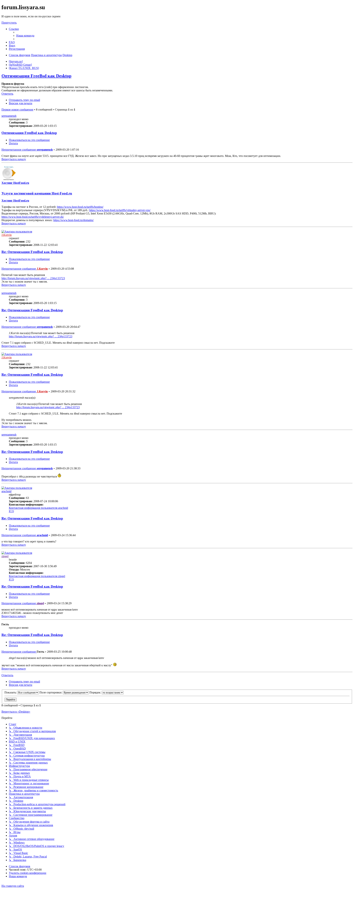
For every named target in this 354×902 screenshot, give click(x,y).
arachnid (6, 491)
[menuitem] (25, 35)
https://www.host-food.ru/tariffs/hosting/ (80, 206)
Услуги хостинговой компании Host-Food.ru (36, 193)
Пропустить (9, 22)
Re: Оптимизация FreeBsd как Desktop (32, 252)
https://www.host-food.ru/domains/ (73, 220)
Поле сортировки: (51, 692)
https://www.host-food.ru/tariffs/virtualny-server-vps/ (119, 210)
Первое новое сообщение (17, 109)
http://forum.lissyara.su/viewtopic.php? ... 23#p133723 (33, 278)
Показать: (10, 692)
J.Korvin (6, 234)
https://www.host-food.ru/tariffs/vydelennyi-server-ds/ (32, 216)
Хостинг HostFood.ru (15, 182)
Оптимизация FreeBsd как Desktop (36, 75)
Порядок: (95, 692)
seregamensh (8, 115)
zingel (4, 556)
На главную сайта (12, 885)
